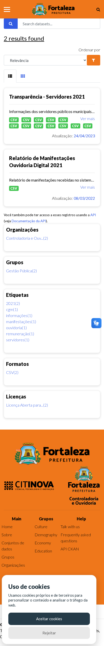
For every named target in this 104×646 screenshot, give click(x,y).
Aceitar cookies (49, 618)
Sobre (7, 534)
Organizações (13, 565)
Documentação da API (29, 221)
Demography (46, 534)
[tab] (10, 76)
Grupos (8, 556)
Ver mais (87, 118)
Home (7, 526)
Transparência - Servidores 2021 (47, 97)
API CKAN (70, 548)
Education (43, 550)
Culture (41, 526)
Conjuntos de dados (13, 545)
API (93, 215)
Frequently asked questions (76, 537)
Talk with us (70, 526)
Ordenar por (89, 49)
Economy (43, 542)
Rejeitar (49, 633)
